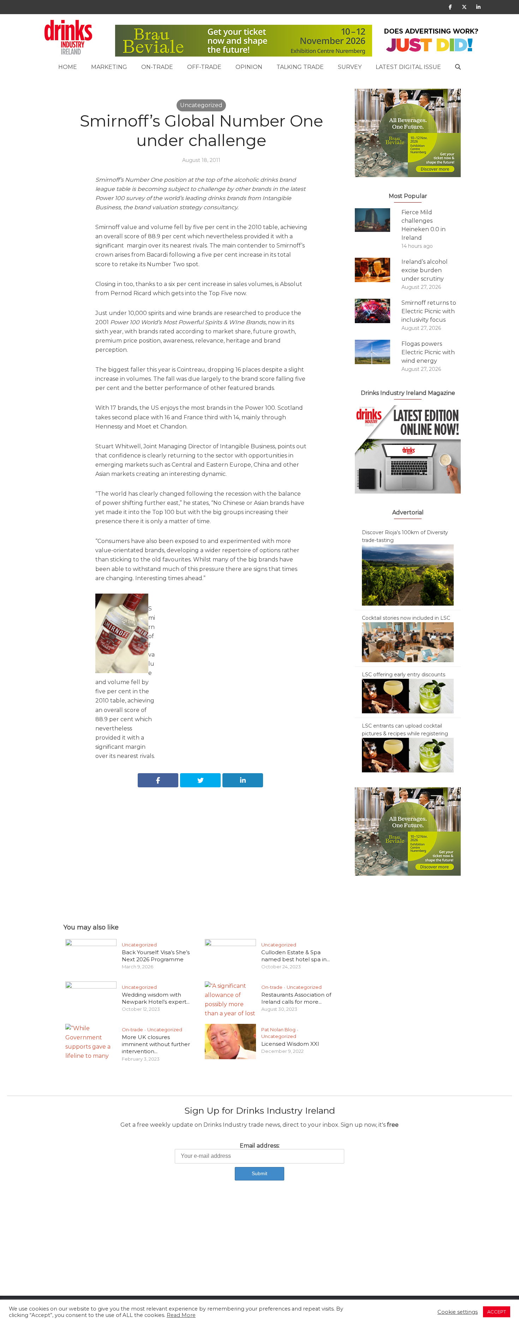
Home (67, 67)
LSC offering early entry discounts (403, 674)
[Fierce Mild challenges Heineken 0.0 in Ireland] (378, 220)
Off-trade (204, 67)
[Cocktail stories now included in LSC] (408, 641)
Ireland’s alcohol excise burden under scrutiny (424, 270)
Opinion (248, 67)
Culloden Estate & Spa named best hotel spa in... (295, 956)
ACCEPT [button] (496, 1311)
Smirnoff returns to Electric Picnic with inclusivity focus (428, 311)
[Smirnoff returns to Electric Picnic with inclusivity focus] (378, 311)
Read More (181, 1315)
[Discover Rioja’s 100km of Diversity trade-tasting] (408, 574)
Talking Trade (300, 67)
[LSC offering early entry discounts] (408, 696)
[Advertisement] (201, 847)
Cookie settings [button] (457, 1312)
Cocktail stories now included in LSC (406, 618)
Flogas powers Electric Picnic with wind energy (428, 352)
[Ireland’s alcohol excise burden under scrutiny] (378, 270)
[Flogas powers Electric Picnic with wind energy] (378, 352)
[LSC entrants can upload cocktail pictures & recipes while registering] (408, 755)
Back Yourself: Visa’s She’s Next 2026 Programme (156, 956)
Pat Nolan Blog (278, 1029)
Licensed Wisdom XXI (290, 1043)
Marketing (109, 67)
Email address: (260, 1145)
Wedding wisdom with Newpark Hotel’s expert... (156, 998)
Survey (350, 67)
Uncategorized (201, 105)
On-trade (157, 67)
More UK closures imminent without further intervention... (156, 1044)
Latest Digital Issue (408, 67)
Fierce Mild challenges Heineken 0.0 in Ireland (423, 225)
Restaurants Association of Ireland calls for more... (296, 998)
